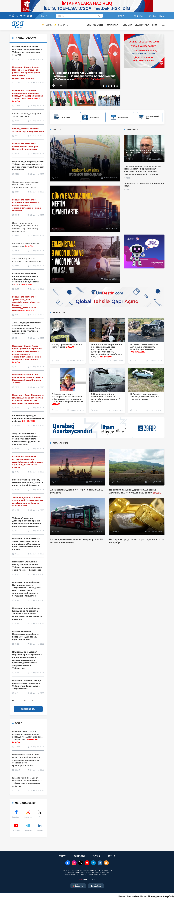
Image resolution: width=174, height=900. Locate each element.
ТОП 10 (111, 856)
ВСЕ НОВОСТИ (95, 25)
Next (116, 62)
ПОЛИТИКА (111, 25)
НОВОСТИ (126, 25)
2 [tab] (106, 86)
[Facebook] (10, 16)
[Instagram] (13, 16)
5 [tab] (114, 86)
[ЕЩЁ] (162, 25)
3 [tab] (109, 86)
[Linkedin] (28, 16)
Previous (53, 62)
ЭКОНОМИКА (142, 25)
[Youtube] (21, 16)
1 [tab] (103, 86)
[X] (17, 16)
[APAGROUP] (87, 879)
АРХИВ (96, 856)
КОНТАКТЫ (79, 856)
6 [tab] (117, 86)
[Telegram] (24, 16)
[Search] (99, 16)
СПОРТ (156, 25)
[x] (80, 863)
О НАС (62, 856)
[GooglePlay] (78, 886)
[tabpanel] (85, 61)
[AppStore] (96, 886)
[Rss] (31, 16)
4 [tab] (111, 86)
